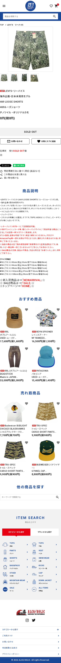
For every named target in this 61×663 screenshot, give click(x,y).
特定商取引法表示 (9, 648)
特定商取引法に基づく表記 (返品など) (20, 171)
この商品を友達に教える (13, 174)
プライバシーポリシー (11, 654)
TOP (2, 25)
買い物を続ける (9, 178)
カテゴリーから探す (10, 630)
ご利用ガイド (7, 636)
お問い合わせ (14, 141)
